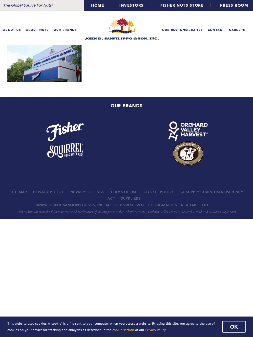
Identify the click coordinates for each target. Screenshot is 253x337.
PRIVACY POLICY (48, 192)
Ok (234, 326)
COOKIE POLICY (158, 192)
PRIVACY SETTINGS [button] (87, 192)
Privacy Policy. (155, 330)
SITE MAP (18, 192)
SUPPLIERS (130, 198)
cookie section (123, 330)
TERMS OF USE (124, 192)
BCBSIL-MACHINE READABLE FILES (179, 205)
